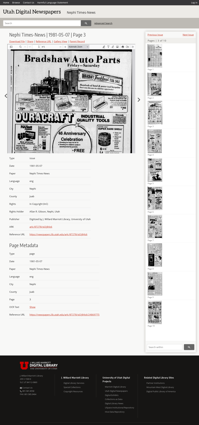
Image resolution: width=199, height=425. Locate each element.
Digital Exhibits (111, 395)
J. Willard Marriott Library (31, 375)
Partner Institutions (155, 383)
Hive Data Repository (115, 411)
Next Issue (188, 34)
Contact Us (28, 2)
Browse (16, 2)
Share (30, 41)
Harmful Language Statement (52, 2)
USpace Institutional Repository (119, 407)
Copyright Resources (73, 391)
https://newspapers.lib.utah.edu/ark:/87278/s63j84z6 (58, 234)
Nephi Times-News (81, 12)
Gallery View (60, 41)
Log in (194, 2)
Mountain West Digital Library (160, 387)
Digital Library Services (74, 383)
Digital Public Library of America (161, 391)
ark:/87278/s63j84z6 (41, 226)
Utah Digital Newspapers (116, 391)
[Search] (86, 23)
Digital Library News (114, 403)
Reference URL (43, 41)
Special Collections (72, 387)
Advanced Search (103, 23)
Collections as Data (113, 399)
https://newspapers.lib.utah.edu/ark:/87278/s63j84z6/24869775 (65, 314)
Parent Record (77, 41)
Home (6, 2)
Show (32, 307)
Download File (17, 41)
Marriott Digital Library (115, 386)
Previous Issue (155, 34)
